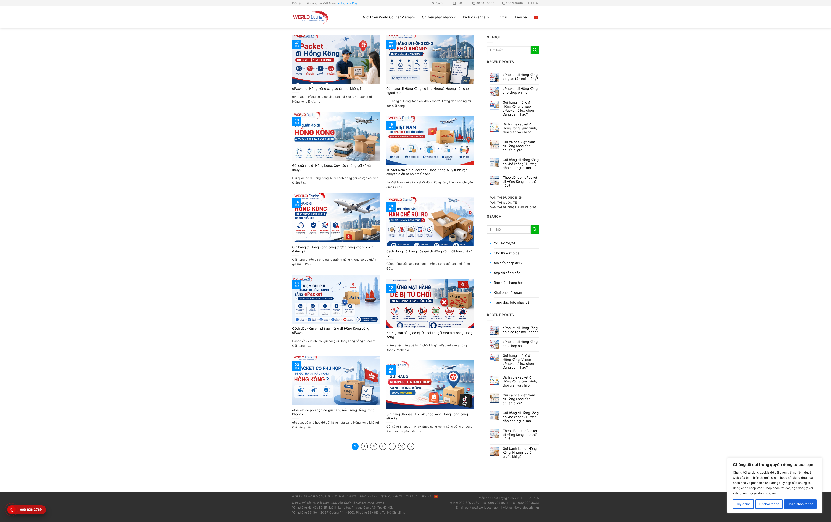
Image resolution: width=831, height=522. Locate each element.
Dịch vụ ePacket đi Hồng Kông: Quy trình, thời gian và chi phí (520, 128)
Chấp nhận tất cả (800, 504)
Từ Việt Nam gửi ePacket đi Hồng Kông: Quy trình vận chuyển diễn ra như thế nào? (426, 172)
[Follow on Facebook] (528, 3)
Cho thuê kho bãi (507, 253)
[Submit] (535, 50)
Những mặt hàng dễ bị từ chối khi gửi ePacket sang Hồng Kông (429, 335)
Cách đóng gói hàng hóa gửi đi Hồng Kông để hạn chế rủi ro (429, 253)
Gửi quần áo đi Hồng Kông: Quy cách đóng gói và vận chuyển (332, 168)
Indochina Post (347, 3)
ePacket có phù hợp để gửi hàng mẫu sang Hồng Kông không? (333, 412)
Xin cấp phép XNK (508, 263)
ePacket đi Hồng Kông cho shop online (520, 91)
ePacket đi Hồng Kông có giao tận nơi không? (326, 89)
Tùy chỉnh (743, 504)
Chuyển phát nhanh (437, 17)
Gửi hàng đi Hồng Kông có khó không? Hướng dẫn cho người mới (427, 91)
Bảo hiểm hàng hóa (509, 283)
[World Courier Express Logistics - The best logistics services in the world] (310, 17)
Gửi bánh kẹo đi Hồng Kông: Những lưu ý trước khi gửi (520, 453)
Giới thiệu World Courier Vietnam (389, 17)
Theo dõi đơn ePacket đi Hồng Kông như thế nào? (520, 182)
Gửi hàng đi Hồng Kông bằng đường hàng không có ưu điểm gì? (333, 249)
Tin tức (502, 17)
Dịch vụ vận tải (474, 17)
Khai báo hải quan (508, 293)
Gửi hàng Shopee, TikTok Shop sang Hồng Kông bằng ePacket (427, 416)
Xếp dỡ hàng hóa (507, 273)
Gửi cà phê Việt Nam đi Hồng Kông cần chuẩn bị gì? (519, 146)
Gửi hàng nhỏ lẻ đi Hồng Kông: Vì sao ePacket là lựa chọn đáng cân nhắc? (518, 108)
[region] (774, 485)
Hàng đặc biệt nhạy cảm (513, 302)
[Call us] (537, 3)
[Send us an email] (532, 3)
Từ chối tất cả (769, 504)
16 (401, 446)
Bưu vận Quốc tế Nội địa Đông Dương (357, 502)
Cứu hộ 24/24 (504, 243)
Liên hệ (521, 17)
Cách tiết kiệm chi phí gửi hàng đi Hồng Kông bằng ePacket (330, 330)
